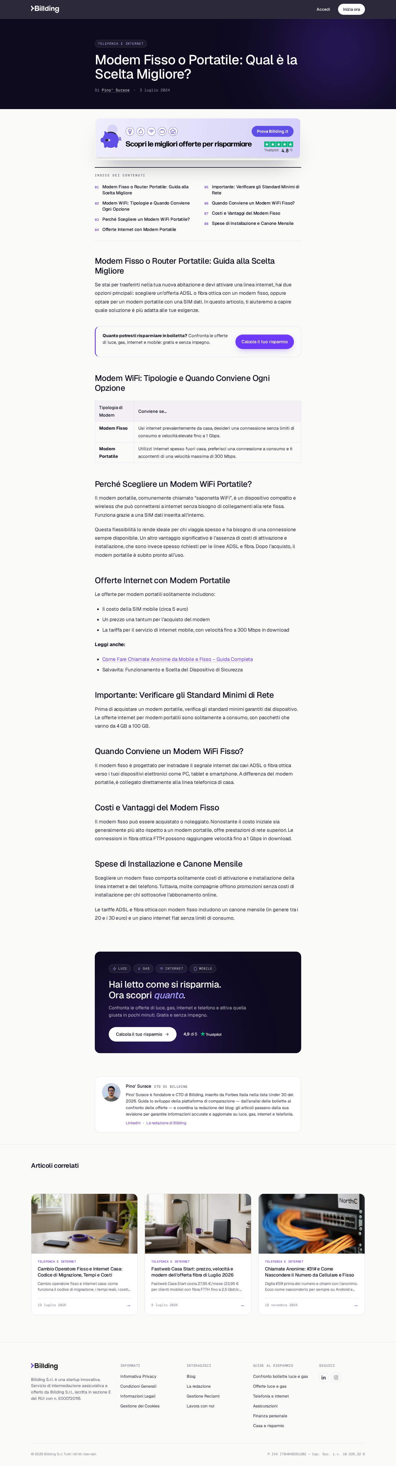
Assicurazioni (265, 1406)
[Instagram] (336, 1377)
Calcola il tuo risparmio (264, 341)
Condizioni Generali (138, 1386)
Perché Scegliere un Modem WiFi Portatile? (146, 219)
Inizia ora (351, 9)
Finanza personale (270, 1415)
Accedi (323, 9)
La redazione (199, 1386)
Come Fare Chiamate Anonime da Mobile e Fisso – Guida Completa (177, 659)
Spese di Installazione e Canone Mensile (253, 223)
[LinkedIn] (323, 1377)
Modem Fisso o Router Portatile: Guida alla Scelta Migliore (145, 190)
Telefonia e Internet (121, 43)
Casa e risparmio (268, 1425)
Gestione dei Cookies (139, 1406)
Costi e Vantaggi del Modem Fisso (246, 213)
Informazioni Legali (137, 1396)
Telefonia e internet (271, 1396)
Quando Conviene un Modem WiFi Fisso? (253, 203)
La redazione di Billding (166, 1122)
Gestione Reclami (203, 1396)
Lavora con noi (200, 1406)
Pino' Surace (116, 90)
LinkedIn (133, 1122)
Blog (191, 1376)
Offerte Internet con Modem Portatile (139, 229)
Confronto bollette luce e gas (280, 1376)
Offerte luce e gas (269, 1386)
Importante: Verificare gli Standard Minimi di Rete (255, 190)
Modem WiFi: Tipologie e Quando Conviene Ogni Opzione (146, 206)
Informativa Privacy (138, 1376)
